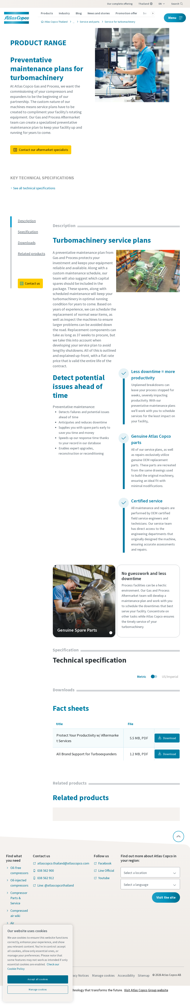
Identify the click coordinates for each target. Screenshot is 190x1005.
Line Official (106, 870)
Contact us (32, 283)
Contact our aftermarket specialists (43, 150)
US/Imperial (170, 676)
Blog (79, 13)
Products (47, 13)
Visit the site (166, 897)
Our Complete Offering (119, 3)
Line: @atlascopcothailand (55, 885)
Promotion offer (126, 13)
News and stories (99, 13)
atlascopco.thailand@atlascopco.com (63, 863)
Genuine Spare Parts (84, 601)
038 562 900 (45, 870)
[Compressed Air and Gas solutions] (72, 21)
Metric (141, 676)
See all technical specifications (34, 188)
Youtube (103, 878)
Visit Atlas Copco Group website (146, 990)
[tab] (34, 220)
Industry (64, 13)
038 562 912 (45, 878)
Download (169, 738)
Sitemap (143, 975)
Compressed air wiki (19, 913)
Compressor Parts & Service (18, 898)
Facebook (105, 863)
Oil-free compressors (19, 870)
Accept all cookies (38, 979)
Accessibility (126, 975)
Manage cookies (103, 975)
